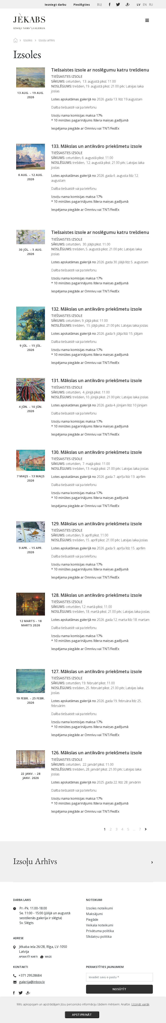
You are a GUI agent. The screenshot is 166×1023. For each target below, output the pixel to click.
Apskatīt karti (28, 956)
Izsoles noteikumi (99, 908)
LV (138, 4)
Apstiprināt (82, 1015)
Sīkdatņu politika (99, 936)
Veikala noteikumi (99, 925)
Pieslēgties (82, 4)
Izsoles (27, 40)
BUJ (99, 4)
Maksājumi (94, 914)
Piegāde (92, 919)
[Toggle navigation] (147, 21)
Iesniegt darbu (56, 4)
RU (151, 4)
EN (145, 4)
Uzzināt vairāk (140, 1004)
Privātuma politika (100, 931)
